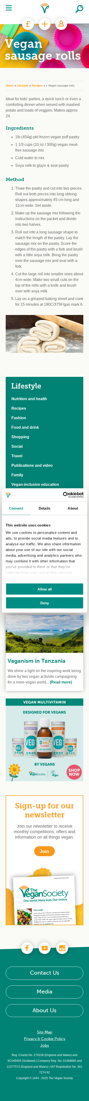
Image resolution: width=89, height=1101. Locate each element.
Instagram (62, 948)
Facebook (27, 948)
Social (17, 446)
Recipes (37, 85)
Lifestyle (22, 85)
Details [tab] (44, 508)
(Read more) (60, 682)
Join (45, 24)
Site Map (44, 1032)
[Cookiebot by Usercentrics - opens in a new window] (63, 495)
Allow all (44, 589)
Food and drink (25, 427)
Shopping (20, 437)
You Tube (45, 948)
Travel (16, 456)
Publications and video (32, 465)
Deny (44, 603)
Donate (28, 24)
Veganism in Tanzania (37, 661)
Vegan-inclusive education (35, 484)
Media (44, 992)
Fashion (18, 418)
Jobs (44, 1046)
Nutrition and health (29, 399)
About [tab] (73, 508)
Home (10, 85)
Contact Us (44, 973)
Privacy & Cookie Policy (44, 1039)
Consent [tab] (16, 508)
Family (17, 475)
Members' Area (61, 24)
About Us (44, 1010)
